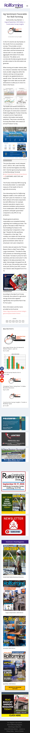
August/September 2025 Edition (14, 22)
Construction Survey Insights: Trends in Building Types (15, 402)
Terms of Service (19, 731)
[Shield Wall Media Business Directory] (14, 560)
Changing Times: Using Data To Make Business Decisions (14, 387)
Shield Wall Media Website (11, 729)
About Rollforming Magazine (14, 724)
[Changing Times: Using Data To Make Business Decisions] (15, 380)
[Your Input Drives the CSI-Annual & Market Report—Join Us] (15, 338)
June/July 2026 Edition (9, 648)
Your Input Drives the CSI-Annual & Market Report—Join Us (13, 348)
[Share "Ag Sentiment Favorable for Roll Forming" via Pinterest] (13, 321)
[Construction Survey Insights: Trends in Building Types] (15, 396)
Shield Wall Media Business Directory (13, 577)
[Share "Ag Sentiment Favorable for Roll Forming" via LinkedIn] (16, 321)
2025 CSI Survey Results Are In (12, 372)
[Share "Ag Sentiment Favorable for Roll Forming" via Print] (23, 321)
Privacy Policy (10, 731)
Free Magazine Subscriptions (14, 722)
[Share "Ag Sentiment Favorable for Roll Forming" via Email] (19, 321)
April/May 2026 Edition (9, 684)
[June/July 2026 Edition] (14, 631)
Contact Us (22, 729)
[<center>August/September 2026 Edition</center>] (14, 595)
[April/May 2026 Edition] (14, 666)
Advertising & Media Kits (14, 727)
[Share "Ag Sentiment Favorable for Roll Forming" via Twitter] (10, 321)
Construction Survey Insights (15, 24)
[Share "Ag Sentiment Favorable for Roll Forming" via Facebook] (7, 321)
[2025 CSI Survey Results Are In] (15, 361)
